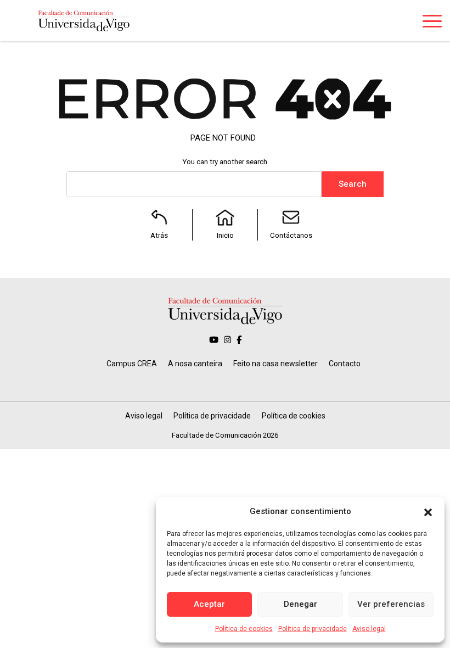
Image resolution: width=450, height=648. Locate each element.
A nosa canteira (195, 363)
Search (353, 184)
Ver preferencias (391, 604)
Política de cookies (244, 629)
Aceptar (209, 604)
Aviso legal (369, 629)
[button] (428, 511)
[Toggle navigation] (432, 23)
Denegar (300, 604)
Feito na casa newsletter (275, 363)
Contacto (345, 363)
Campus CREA (131, 363)
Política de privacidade (312, 629)
